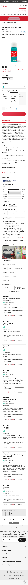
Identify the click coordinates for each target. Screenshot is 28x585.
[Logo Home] (5, 5)
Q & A (3, 37)
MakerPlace (15, 1)
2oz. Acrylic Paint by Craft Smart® (11, 28)
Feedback (14, 523)
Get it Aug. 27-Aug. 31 (13, 99)
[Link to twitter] (17, 572)
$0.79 (5, 67)
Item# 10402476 (6, 31)
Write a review (20, 34)
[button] (9, 108)
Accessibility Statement (14, 578)
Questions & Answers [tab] (17, 173)
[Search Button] (3, 10)
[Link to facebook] (7, 572)
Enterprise (24, 1)
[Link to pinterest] (14, 572)
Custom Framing (5, 1)
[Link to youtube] (20, 572)
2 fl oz (4, 79)
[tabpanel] (14, 345)
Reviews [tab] (4, 173)
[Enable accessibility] (25, 582)
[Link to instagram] (11, 572)
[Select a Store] (20, 6)
